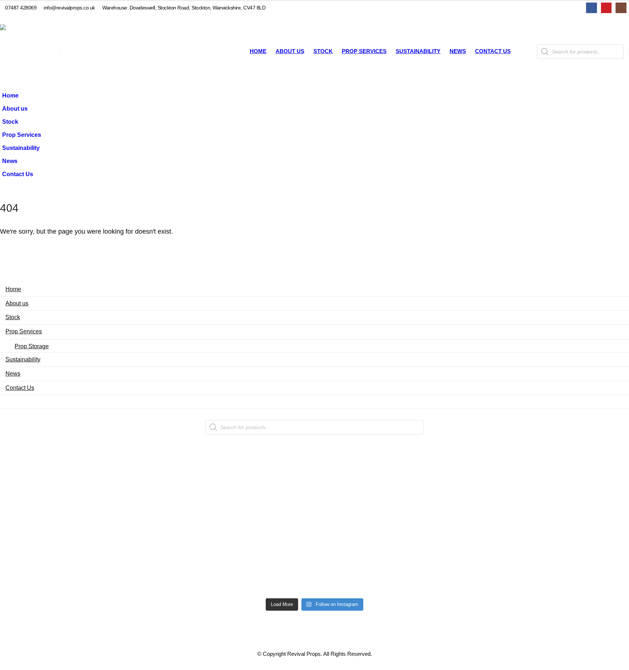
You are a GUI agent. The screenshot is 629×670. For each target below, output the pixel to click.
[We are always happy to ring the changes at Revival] (567, 548)
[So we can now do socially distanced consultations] (441, 561)
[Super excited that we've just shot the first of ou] (188, 557)
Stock (323, 51)
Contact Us (493, 51)
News (458, 51)
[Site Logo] (27, 51)
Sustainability (418, 51)
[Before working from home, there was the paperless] (61, 561)
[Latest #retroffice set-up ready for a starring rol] (567, 470)
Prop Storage (32, 346)
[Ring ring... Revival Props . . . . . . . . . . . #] (188, 488)
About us (290, 51)
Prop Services (364, 51)
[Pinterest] (606, 8)
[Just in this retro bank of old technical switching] (314, 544)
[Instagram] (621, 8)
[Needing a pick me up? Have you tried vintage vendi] (61, 484)
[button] (45, 145)
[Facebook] (591, 8)
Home (258, 51)
